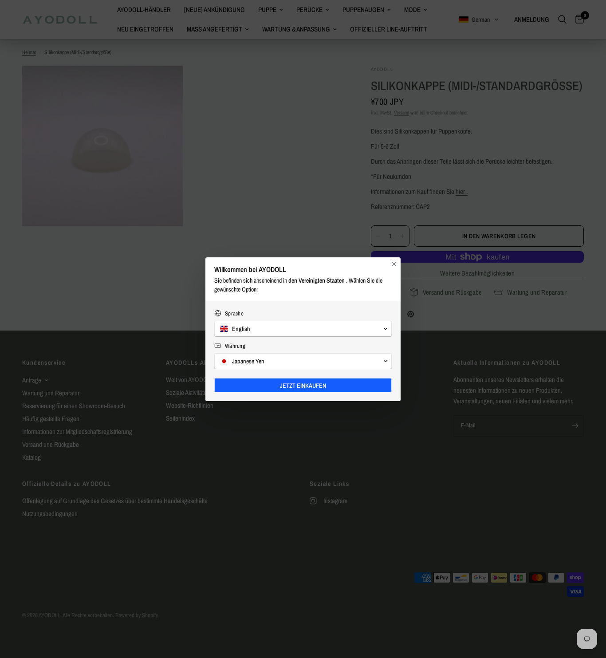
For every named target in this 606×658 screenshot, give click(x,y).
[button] (303, 329)
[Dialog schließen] (394, 264)
